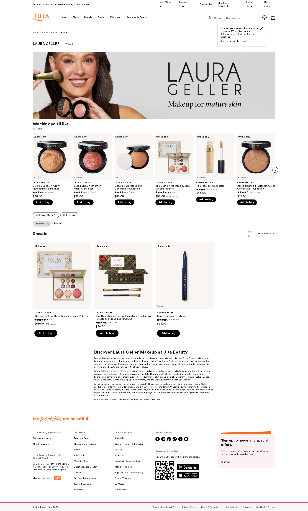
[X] (261, 28)
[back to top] (297, 500)
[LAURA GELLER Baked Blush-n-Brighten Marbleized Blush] (93, 165)
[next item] (275, 170)
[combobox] (266, 234)
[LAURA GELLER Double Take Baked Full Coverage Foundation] (134, 165)
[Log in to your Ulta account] (264, 17)
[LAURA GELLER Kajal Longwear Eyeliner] (185, 283)
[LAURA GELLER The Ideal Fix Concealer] (215, 164)
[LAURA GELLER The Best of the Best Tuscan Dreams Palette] (174, 165)
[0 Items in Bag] (273, 17)
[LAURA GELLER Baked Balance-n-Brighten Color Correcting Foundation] (256, 165)
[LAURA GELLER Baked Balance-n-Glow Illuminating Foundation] (52, 165)
